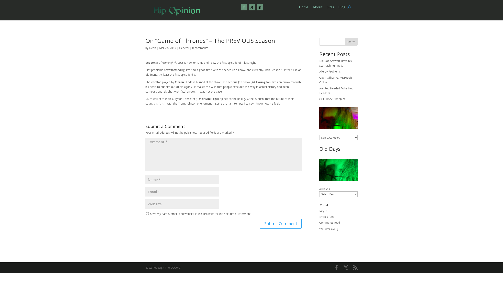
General (184, 48)
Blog (341, 7)
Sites (330, 7)
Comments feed (329, 222)
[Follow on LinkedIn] (260, 7)
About (317, 7)
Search (351, 42)
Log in (323, 210)
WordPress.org (328, 229)
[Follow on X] (252, 7)
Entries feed (326, 217)
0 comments (200, 48)
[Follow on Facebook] (244, 7)
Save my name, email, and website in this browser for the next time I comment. (200, 214)
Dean (152, 48)
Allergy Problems (330, 71)
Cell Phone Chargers (332, 99)
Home (303, 7)
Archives (324, 189)
